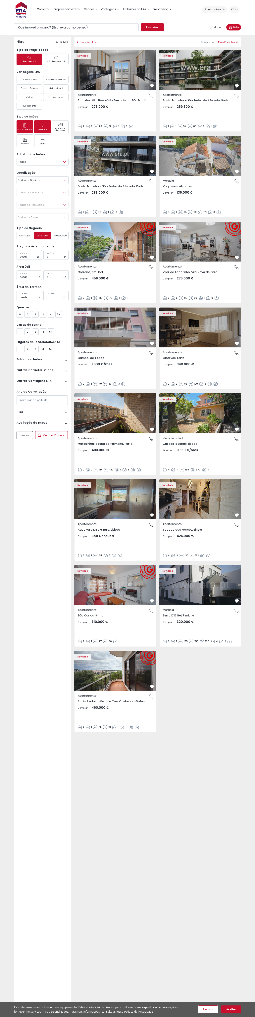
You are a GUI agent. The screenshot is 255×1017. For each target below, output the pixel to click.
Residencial (29, 61)
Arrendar (42, 235)
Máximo (50, 253)
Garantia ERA (29, 79)
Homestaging (56, 97)
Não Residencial (56, 61)
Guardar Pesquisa (54, 435)
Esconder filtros (88, 42)
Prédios (25, 143)
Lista (236, 27)
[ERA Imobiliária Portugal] (21, 10)
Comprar (24, 235)
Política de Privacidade (138, 1011)
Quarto (42, 143)
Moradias (42, 129)
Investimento (29, 105)
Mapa (217, 27)
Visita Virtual (56, 88)
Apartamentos (24, 129)
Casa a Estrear (29, 88)
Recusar (208, 1009)
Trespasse (60, 235)
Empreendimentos (56, 79)
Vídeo (29, 97)
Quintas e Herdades (60, 129)
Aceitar (231, 1009)
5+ (58, 314)
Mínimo (23, 253)
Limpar (25, 435)
